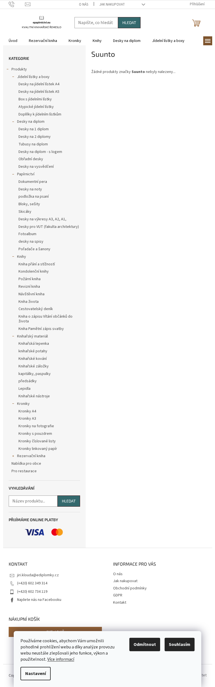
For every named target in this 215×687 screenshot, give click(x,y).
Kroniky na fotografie (36, 426)
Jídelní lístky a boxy (33, 77)
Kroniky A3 (27, 418)
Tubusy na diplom (33, 144)
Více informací (60, 659)
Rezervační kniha (31, 456)
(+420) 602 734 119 (32, 591)
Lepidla (24, 388)
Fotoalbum (27, 234)
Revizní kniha (29, 286)
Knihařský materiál (32, 336)
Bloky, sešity (29, 204)
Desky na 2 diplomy (34, 137)
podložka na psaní (33, 196)
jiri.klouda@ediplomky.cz (38, 575)
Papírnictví (25, 174)
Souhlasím (179, 644)
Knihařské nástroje (34, 396)
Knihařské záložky (33, 366)
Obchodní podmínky (130, 588)
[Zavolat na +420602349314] (17, 4)
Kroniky (23, 404)
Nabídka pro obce (26, 463)
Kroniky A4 (27, 411)
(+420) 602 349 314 (32, 583)
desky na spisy (30, 241)
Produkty (19, 69)
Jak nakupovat (112, 4)
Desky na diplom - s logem (40, 152)
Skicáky (24, 211)
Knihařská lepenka (33, 343)
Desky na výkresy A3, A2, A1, (42, 219)
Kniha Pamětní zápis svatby (41, 329)
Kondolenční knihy (33, 271)
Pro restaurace (24, 471)
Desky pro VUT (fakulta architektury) (48, 227)
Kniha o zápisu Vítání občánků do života (45, 319)
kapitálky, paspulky (34, 374)
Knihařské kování (32, 359)
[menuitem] (13, 40)
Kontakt (119, 602)
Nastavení (35, 674)
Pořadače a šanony (34, 249)
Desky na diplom (31, 121)
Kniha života (28, 301)
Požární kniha (29, 279)
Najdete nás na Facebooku (39, 600)
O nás (83, 4)
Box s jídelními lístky (35, 99)
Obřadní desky (30, 159)
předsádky (27, 381)
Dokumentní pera (32, 182)
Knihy (21, 256)
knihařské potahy (32, 351)
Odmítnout (145, 644)
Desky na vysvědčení (36, 166)
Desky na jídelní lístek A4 (38, 84)
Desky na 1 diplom (33, 129)
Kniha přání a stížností (36, 264)
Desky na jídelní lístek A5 (38, 92)
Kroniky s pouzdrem (35, 433)
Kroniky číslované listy (37, 441)
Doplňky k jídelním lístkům (39, 114)
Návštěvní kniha (31, 294)
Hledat (129, 22)
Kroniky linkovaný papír (37, 449)
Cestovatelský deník (35, 309)
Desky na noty (30, 189)
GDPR (117, 595)
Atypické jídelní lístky (36, 107)
